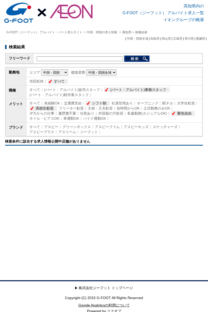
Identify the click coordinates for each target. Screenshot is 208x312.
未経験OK (52, 103)
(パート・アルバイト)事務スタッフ (138, 90)
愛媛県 (200, 38)
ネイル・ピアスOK (44, 118)
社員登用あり (122, 103)
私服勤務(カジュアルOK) (147, 113)
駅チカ (167, 103)
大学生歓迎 (186, 103)
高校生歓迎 (45, 108)
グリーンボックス (76, 127)
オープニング (147, 103)
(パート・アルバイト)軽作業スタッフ (59, 95)
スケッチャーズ (165, 127)
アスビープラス (41, 132)
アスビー (51, 127)
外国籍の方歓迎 (110, 113)
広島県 (177, 38)
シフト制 (99, 103)
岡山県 (166, 38)
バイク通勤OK (94, 118)
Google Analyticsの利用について (104, 305)
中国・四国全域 (137, 38)
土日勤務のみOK (157, 108)
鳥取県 (155, 38)
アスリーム (67, 132)
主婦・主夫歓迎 (100, 108)
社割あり (87, 113)
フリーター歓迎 (71, 108)
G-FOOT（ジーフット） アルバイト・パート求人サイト (44, 32)
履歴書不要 (67, 113)
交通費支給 (73, 103)
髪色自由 (184, 113)
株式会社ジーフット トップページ (106, 288)
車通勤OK (71, 118)
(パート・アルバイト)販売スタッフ (72, 90)
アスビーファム (107, 127)
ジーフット (89, 132)
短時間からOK (128, 108)
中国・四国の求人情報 (102, 32)
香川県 (189, 38)
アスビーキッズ (136, 127)
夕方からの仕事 (41, 113)
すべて (59, 81)
